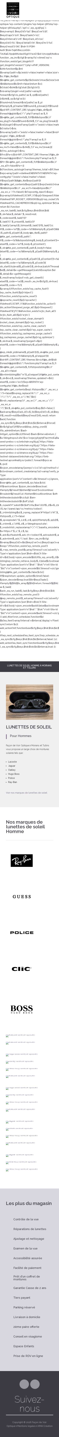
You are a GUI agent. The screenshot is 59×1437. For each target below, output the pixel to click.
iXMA (40, 1426)
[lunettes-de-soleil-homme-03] (29, 719)
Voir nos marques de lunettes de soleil (26, 793)
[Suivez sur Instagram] (35, 1384)
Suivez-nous (29, 1404)
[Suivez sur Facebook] (24, 1384)
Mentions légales (26, 1426)
